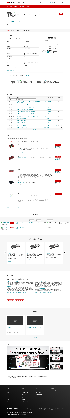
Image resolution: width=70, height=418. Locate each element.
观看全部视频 (35, 337)
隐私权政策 (16, 412)
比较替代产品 (27, 75)
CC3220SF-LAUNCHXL (22, 171)
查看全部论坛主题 (10, 300)
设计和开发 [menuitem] (15, 6)
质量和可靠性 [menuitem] (22, 6)
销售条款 (20, 412)
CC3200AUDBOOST (22, 146)
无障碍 (8, 412)
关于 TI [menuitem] (32, 6)
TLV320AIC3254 (20, 149)
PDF (16, 21)
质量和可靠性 (24, 399)
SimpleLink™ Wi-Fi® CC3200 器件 (39, 147)
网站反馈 (30, 412)
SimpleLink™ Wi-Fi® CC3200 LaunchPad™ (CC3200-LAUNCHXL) (33, 151)
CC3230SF (44, 80)
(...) (28, 152)
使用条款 (24, 412)
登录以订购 (58, 144)
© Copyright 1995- (10, 414)
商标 (27, 412)
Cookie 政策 (11, 412)
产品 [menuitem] (7, 6)
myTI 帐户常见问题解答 (25, 401)
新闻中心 (8, 394)
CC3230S (18, 80)
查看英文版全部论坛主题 (19, 300)
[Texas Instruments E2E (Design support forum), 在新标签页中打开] (55, 391)
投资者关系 (8, 399)
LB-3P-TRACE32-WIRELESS (23, 195)
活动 (7, 397)
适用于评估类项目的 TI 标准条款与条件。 (13, 207)
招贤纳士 (8, 392)
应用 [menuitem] (11, 6)
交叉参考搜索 (24, 394)
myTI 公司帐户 (38, 392)
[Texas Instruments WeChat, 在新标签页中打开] (51, 391)
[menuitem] (62, 6)
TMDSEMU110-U (21, 182)
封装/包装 (23, 397)
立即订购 (61, 13)
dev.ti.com (29, 177)
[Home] (13, 2)
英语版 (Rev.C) (13, 21)
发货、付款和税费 (39, 394)
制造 (7, 401)
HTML (19, 21)
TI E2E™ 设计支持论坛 (25, 392)
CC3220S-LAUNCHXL (22, 157)
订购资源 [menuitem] (27, 6)
